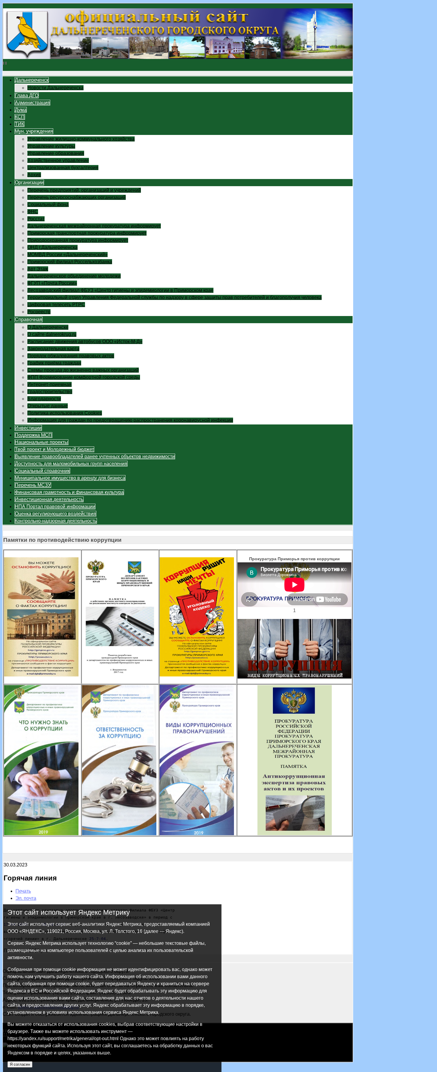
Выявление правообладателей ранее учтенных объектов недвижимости (95, 456)
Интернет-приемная (49, 384)
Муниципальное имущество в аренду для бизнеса (70, 477)
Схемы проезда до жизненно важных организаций (83, 370)
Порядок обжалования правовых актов (70, 355)
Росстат (36, 218)
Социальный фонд (48, 204)
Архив (34, 174)
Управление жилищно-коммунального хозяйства (81, 138)
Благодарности (44, 398)
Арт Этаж (37, 268)
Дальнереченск (31, 80)
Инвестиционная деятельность (49, 499)
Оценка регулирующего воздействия (55, 513)
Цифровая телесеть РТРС (56, 304)
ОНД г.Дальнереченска (52, 247)
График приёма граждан (54, 362)
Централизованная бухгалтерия (62, 167)
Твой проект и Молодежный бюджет (54, 449)
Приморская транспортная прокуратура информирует (87, 233)
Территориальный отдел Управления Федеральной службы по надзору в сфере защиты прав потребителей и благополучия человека (174, 297)
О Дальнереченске (47, 327)
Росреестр (39, 311)
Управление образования (55, 153)
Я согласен (20, 1064)
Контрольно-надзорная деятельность (56, 520)
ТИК (19, 124)
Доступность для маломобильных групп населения (71, 463)
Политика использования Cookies (64, 413)
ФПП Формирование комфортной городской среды (83, 377)
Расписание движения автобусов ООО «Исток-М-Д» (84, 341)
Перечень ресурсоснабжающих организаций (76, 197)
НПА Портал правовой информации (55, 506)
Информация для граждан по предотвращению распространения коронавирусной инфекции (130, 420)
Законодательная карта (53, 348)
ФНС (32, 211)
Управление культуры (51, 146)
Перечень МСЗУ (33, 485)
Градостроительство (49, 391)
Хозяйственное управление (58, 160)
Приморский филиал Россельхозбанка (69, 261)
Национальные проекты (41, 442)
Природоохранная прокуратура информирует (77, 240)
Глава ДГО (26, 95)
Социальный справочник (42, 470)
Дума (20, 109)
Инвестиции (28, 427)
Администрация (32, 102)
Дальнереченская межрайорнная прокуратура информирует (94, 225)
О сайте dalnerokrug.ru (51, 334)
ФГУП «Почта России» (52, 283)
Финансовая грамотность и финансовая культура (69, 492)
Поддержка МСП (33, 435)
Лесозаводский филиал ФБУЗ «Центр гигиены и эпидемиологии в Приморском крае (120, 290)
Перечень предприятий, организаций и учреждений (84, 190)
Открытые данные (47, 405)
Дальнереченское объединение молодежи (74, 275)
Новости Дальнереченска (55, 87)
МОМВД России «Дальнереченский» (67, 254)
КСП (20, 116)
